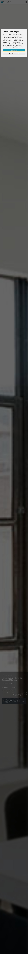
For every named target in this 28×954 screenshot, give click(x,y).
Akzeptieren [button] (14, 50)
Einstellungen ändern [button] (14, 53)
